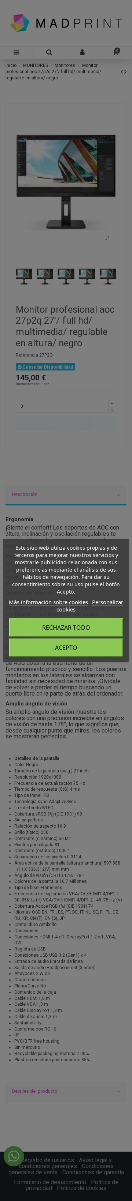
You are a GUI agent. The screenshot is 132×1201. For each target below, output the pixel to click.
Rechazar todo (66, 628)
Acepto (66, 648)
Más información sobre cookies (48, 602)
